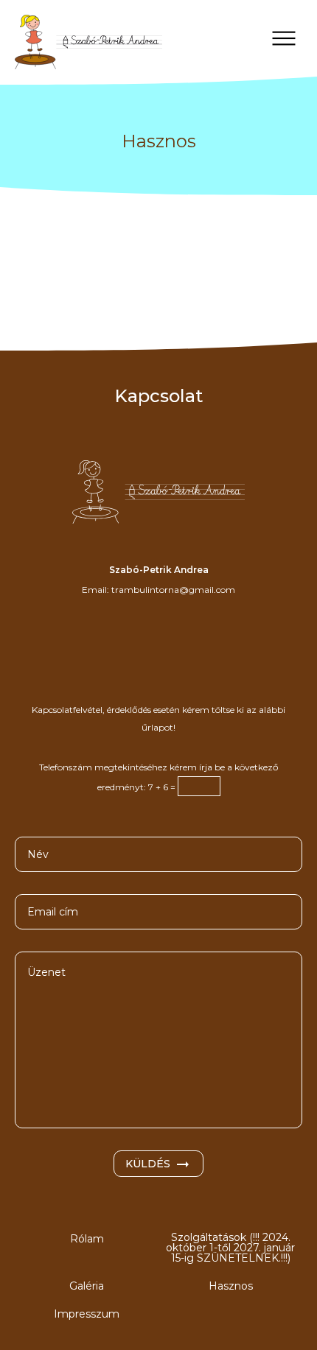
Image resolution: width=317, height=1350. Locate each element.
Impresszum (86, 1314)
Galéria (86, 1286)
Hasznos (231, 1286)
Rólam (87, 1239)
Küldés (147, 1163)
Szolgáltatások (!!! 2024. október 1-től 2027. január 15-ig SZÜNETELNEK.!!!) (230, 1247)
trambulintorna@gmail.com (173, 589)
